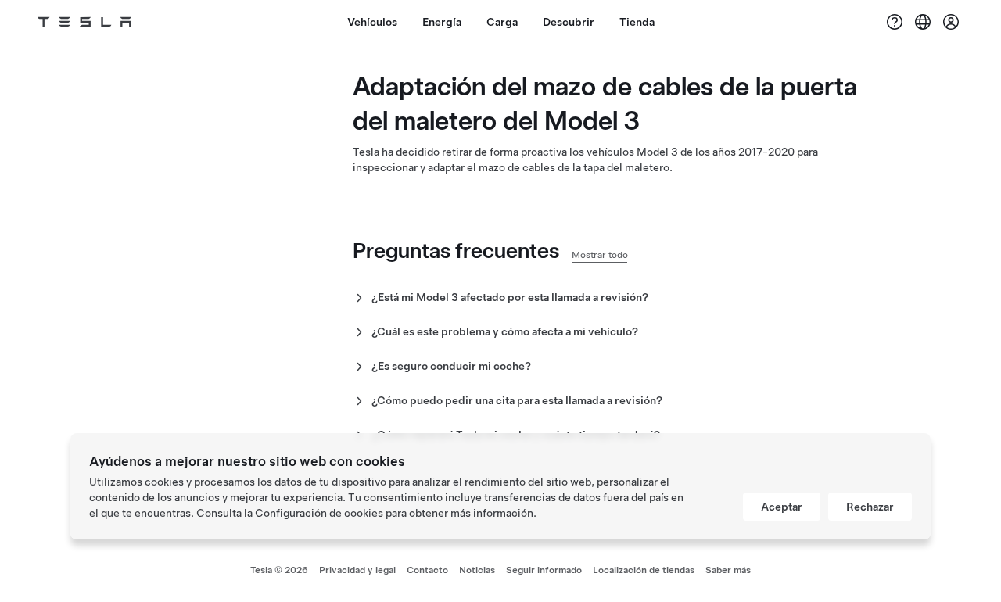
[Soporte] (894, 21)
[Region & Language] (922, 21)
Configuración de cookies (319, 513)
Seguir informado (544, 569)
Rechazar (870, 506)
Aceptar (781, 506)
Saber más (728, 569)
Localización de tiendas (643, 569)
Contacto (427, 569)
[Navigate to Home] (84, 22)
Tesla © (279, 569)
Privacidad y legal (357, 569)
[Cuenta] (950, 21)
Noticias (477, 569)
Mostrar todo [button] (600, 254)
